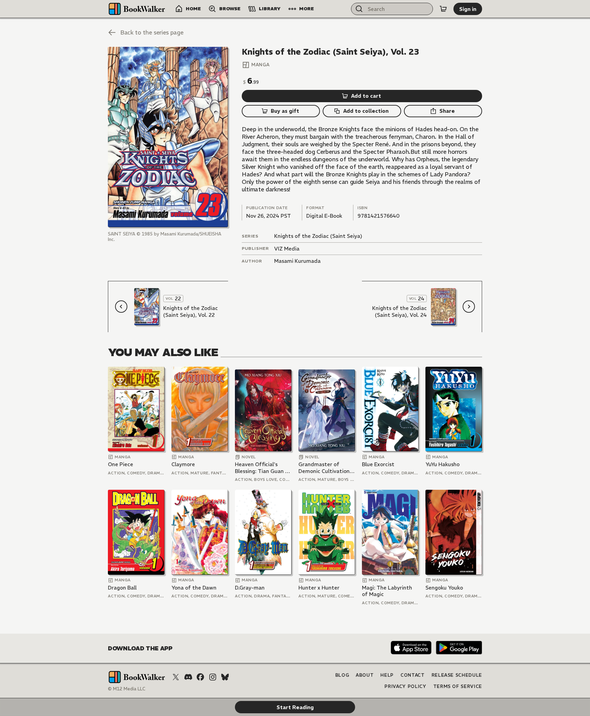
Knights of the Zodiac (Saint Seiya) (318, 236)
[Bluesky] (225, 677)
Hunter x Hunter (318, 587)
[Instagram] (213, 677)
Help (387, 675)
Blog (342, 675)
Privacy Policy (405, 686)
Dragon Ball (122, 587)
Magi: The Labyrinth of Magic (387, 591)
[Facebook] (200, 677)
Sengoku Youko (444, 587)
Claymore (183, 464)
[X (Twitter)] (176, 677)
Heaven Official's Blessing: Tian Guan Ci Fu (262, 467)
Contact (413, 675)
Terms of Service (457, 686)
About (365, 675)
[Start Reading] (168, 137)
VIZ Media (286, 248)
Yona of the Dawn (193, 587)
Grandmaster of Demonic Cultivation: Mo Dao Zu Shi (324, 467)
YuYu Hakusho (442, 464)
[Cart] (443, 8)
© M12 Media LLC (126, 689)
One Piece (120, 464)
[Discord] (188, 677)
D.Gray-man (250, 587)
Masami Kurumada (297, 261)
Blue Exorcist (378, 464)
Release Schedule (457, 675)
